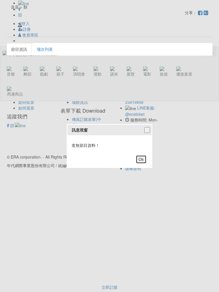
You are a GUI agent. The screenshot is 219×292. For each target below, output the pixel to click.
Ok (141, 159)
